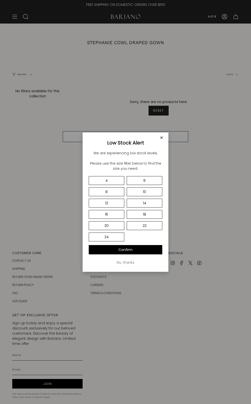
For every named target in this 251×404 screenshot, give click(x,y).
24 (106, 237)
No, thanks (125, 262)
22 (145, 225)
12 (106, 203)
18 (144, 214)
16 (106, 214)
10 (144, 191)
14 (144, 203)
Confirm (125, 249)
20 (106, 225)
